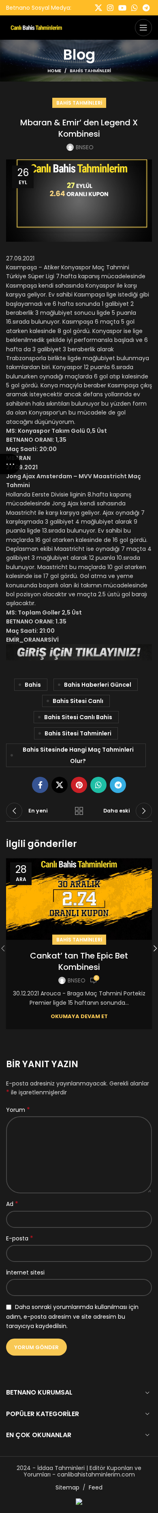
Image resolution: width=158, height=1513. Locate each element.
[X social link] (98, 8)
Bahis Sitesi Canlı (78, 701)
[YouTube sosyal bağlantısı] (122, 8)
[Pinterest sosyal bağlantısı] (79, 785)
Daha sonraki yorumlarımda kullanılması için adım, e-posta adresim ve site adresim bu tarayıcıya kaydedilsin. (72, 1316)
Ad (12, 1203)
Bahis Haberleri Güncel (97, 685)
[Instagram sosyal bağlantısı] (110, 8)
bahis (33, 685)
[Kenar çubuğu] (10, 464)
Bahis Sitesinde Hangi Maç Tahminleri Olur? (78, 755)
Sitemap (67, 1487)
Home (54, 70)
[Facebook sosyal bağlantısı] (40, 785)
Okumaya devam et (79, 1016)
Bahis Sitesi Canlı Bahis (78, 717)
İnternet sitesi (25, 1272)
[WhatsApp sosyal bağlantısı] (134, 8)
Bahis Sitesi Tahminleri (78, 733)
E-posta (19, 1238)
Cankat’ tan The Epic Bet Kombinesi (79, 961)
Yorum (18, 1109)
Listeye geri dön (79, 811)
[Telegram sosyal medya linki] (146, 8)
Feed (95, 1487)
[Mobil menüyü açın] (143, 27)
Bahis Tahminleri (90, 70)
